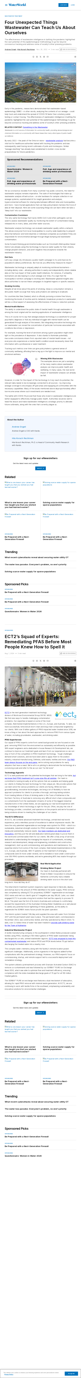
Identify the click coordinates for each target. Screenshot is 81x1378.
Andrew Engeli (10, 49)
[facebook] (33, 57)
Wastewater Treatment (13, 16)
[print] (75, 57)
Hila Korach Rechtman (26, 49)
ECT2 (7, 713)
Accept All (71, 1373)
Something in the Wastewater (35, 127)
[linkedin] (37, 57)
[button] (6, 5)
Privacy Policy (8, 1374)
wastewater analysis (54, 141)
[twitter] (40, 57)
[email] (48, 57)
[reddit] (44, 57)
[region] (40, 1373)
